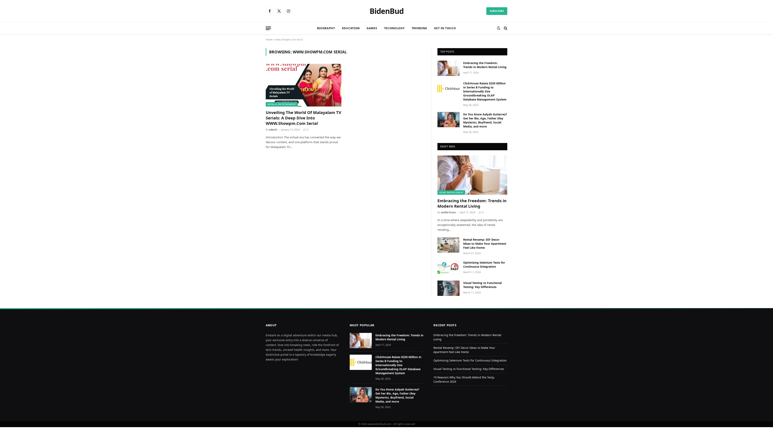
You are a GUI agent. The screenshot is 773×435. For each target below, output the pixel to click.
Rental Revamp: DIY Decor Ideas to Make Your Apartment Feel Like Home (484, 244)
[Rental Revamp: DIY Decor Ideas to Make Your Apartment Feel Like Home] (448, 245)
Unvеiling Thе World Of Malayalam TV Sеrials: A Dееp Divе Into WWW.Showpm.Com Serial (303, 118)
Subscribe (497, 11)
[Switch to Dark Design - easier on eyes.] (498, 28)
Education (351, 28)
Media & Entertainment (281, 104)
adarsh (273, 129)
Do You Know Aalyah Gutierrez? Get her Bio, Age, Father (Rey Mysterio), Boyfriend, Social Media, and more (485, 120)
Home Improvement (451, 192)
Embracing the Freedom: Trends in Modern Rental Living (484, 65)
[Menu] (268, 28)
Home (269, 39)
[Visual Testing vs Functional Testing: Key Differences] (448, 288)
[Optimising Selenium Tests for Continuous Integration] (448, 268)
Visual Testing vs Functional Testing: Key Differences (482, 285)
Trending (419, 28)
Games (372, 28)
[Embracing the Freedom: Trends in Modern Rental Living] (448, 68)
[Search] (505, 28)
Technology (394, 28)
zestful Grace (448, 212)
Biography (326, 28)
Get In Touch (445, 28)
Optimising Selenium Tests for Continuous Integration (484, 264)
